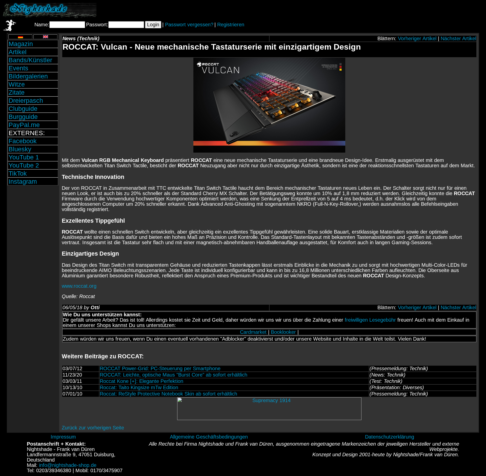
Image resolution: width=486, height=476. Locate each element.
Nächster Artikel (458, 38)
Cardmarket (253, 332)
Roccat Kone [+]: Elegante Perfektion (141, 381)
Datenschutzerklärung (389, 437)
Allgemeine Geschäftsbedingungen (209, 437)
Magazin (21, 43)
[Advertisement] (424, 10)
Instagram (23, 181)
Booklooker (283, 332)
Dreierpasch (26, 100)
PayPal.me (24, 124)
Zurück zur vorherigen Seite (93, 427)
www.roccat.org (79, 286)
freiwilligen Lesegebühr (370, 320)
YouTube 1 (24, 157)
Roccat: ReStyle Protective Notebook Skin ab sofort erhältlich (168, 394)
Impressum (63, 437)
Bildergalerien (28, 76)
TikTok (18, 173)
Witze (17, 84)
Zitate (17, 92)
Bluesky (20, 149)
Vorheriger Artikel (417, 38)
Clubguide (23, 108)
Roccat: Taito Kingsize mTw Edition (139, 387)
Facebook (23, 140)
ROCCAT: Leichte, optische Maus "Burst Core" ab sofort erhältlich (173, 375)
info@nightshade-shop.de (67, 465)
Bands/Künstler (30, 60)
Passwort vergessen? (189, 24)
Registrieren (230, 24)
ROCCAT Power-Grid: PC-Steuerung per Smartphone (160, 368)
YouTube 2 (24, 165)
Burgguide (23, 116)
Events (18, 68)
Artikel (18, 51)
